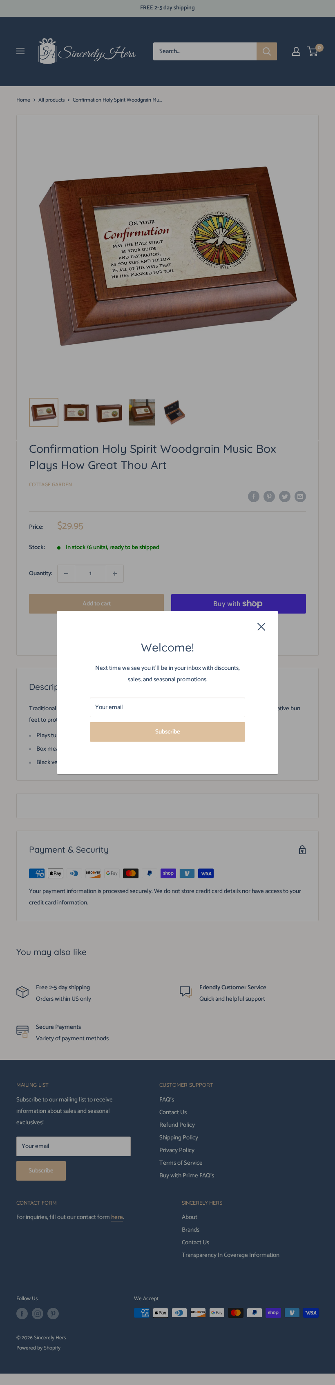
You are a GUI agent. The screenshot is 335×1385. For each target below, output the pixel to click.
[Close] (261, 626)
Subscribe (167, 732)
